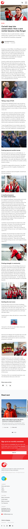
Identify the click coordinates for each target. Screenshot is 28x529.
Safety (2, 489)
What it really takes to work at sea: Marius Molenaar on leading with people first (12, 420)
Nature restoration (5, 497)
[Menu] (26, 3)
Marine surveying (5, 501)
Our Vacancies (4, 503)
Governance (4, 491)
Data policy (3, 522)
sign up (14, 452)
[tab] (12, 432)
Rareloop (8, 520)
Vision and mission (5, 486)
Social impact (4, 499)
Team (2, 488)
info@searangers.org (8, 514)
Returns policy (11, 522)
